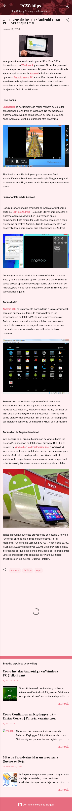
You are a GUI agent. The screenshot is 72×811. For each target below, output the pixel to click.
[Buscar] (67, 7)
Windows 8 (27, 65)
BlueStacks (9, 106)
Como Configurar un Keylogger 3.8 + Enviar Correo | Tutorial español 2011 (29, 716)
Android (34, 73)
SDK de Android (21, 212)
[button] (67, 20)
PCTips (28, 570)
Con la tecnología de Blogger (38, 804)
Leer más (63, 703)
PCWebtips (30, 5)
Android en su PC (23, 77)
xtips (38, 570)
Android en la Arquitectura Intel (32, 447)
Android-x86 (10, 309)
